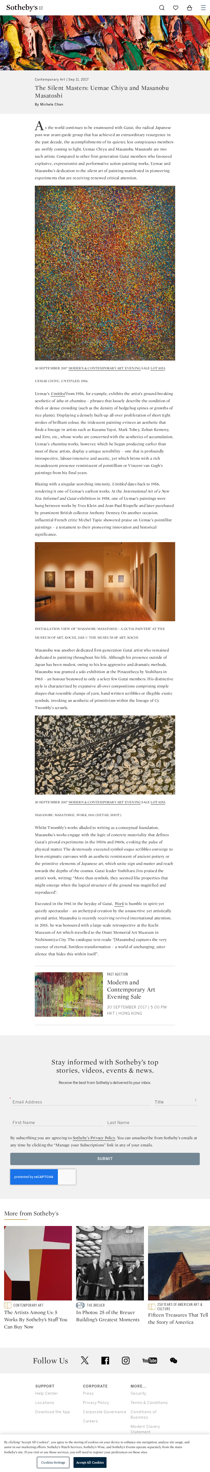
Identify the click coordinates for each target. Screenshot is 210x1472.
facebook (105, 1360)
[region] (105, 1453)
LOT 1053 (158, 368)
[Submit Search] (161, 7)
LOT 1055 (158, 802)
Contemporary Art (50, 79)
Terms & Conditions (149, 1403)
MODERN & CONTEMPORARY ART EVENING (104, 368)
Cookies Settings (53, 1462)
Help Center (46, 1393)
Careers (90, 1421)
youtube (149, 1360)
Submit (105, 1159)
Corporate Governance (105, 1412)
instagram (126, 1360)
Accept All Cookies (89, 1462)
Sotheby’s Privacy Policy (94, 1137)
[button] (107, 1214)
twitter (85, 1360)
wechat (173, 1360)
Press (88, 1393)
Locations (44, 1403)
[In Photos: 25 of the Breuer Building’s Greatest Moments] (110, 1264)
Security (138, 1393)
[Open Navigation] (203, 8)
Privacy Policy (96, 1403)
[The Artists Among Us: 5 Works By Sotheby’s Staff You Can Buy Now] (38, 1264)
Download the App (52, 1412)
